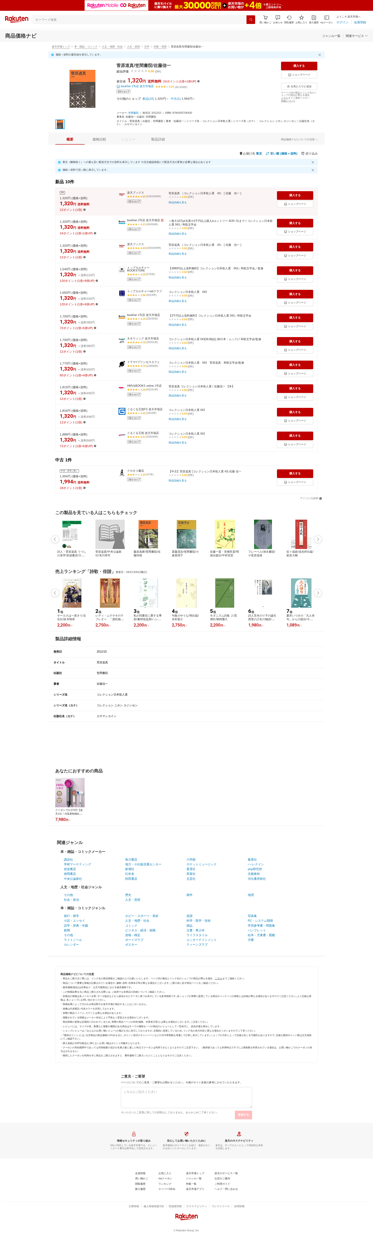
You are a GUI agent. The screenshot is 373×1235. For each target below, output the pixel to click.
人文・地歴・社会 (112, 46)
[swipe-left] (55, 539)
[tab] (70, 139)
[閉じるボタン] (320, 54)
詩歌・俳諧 (160, 46)
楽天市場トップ (61, 46)
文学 (146, 46)
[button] (278, 19)
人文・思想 (133, 46)
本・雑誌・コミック (86, 46)
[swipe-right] (318, 539)
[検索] (251, 19)
